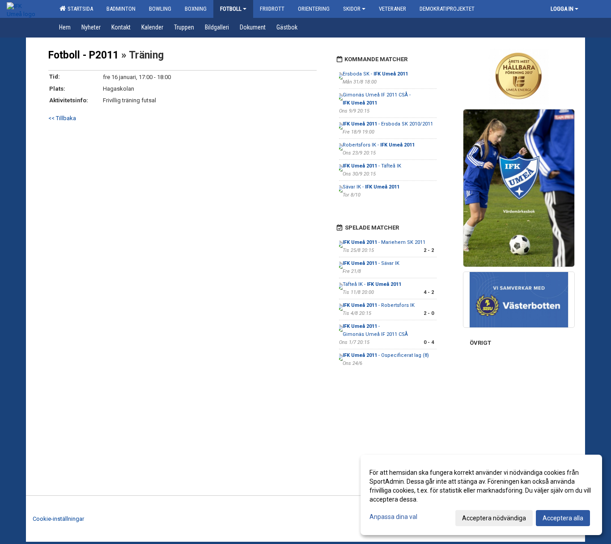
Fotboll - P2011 (83, 55)
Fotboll (231, 8)
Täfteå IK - (372, 284)
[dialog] (481, 495)
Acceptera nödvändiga (494, 518)
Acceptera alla (563, 518)
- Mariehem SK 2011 (384, 242)
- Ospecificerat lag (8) (386, 355)
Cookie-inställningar (58, 518)
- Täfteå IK (372, 166)
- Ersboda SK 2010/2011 (388, 124)
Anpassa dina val (393, 516)
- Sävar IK (371, 263)
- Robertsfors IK (379, 305)
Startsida (79, 8)
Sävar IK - (371, 187)
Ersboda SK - (375, 74)
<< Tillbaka (62, 118)
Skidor (352, 8)
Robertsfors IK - (379, 145)
